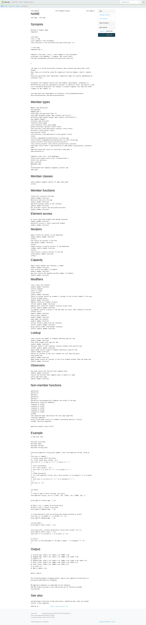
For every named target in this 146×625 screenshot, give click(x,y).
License (113, 621)
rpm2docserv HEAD (104, 621)
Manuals (4, 6)
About (20, 2)
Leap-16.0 (102, 31)
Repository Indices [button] (28, 2)
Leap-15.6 (11, 6)
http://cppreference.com (59, 606)
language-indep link (105, 14)
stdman (18, 6)
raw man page (103, 18)
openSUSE (15, 2)
